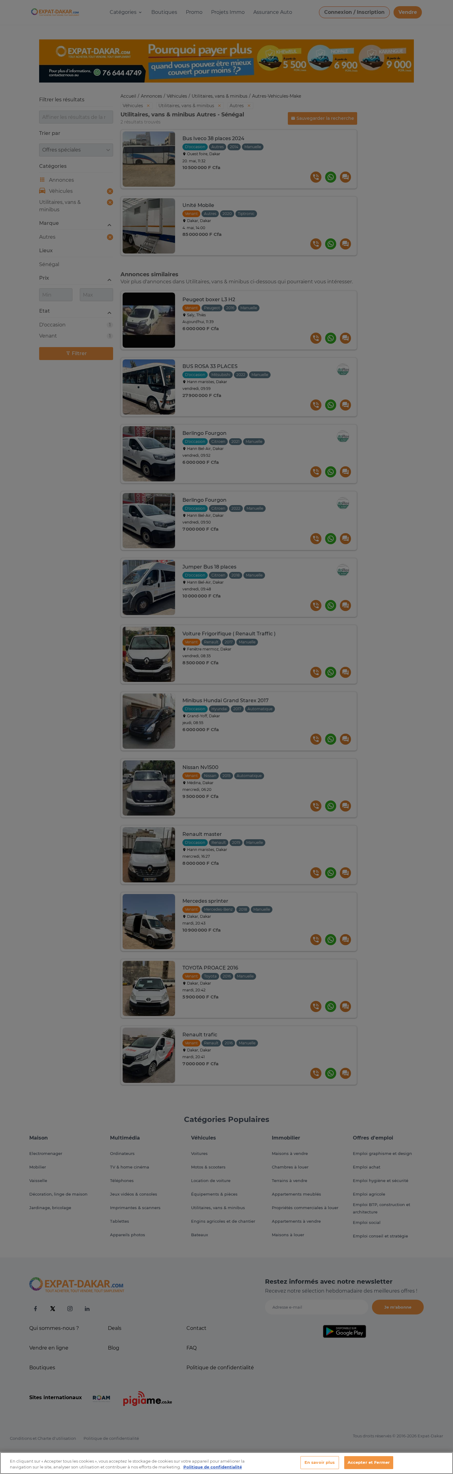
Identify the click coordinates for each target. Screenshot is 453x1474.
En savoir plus (319, 1462)
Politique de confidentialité (212, 1467)
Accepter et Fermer (369, 1462)
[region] (226, 1463)
